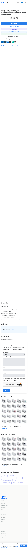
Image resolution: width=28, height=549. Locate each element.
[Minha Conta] (22, 3)
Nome (4, 367)
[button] (10, 2)
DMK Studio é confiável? (14, 26)
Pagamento (4, 512)
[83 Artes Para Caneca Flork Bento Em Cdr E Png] (14, 415)
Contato (3, 519)
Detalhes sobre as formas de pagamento (10, 45)
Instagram (3, 533)
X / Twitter (3, 538)
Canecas (19, 8)
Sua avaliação (6, 352)
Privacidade (4, 524)
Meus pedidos (4, 505)
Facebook (3, 536)
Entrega (3, 509)
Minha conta (4, 503)
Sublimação (13, 8)
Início (2, 8)
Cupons (3, 507)
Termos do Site (4, 526)
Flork (13, 329)
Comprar (14, 23)
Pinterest (3, 531)
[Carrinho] (25, 2)
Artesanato (7, 8)
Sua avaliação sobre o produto (10, 356)
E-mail (4, 373)
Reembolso (3, 514)
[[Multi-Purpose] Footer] (3, 2)
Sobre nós (3, 521)
